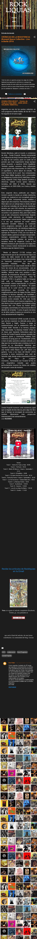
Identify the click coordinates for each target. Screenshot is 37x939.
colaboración (11, 652)
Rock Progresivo (22, 652)
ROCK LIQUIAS (18, 8)
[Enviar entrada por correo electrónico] (25, 94)
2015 (3, 652)
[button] (34, 37)
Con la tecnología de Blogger (19, 927)
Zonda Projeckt (6, 655)
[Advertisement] (18, 738)
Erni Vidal (12, 663)
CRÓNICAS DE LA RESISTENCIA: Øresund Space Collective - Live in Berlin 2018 (15, 39)
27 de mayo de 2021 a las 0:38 (23, 662)
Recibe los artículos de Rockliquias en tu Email (18, 570)
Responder (12, 687)
